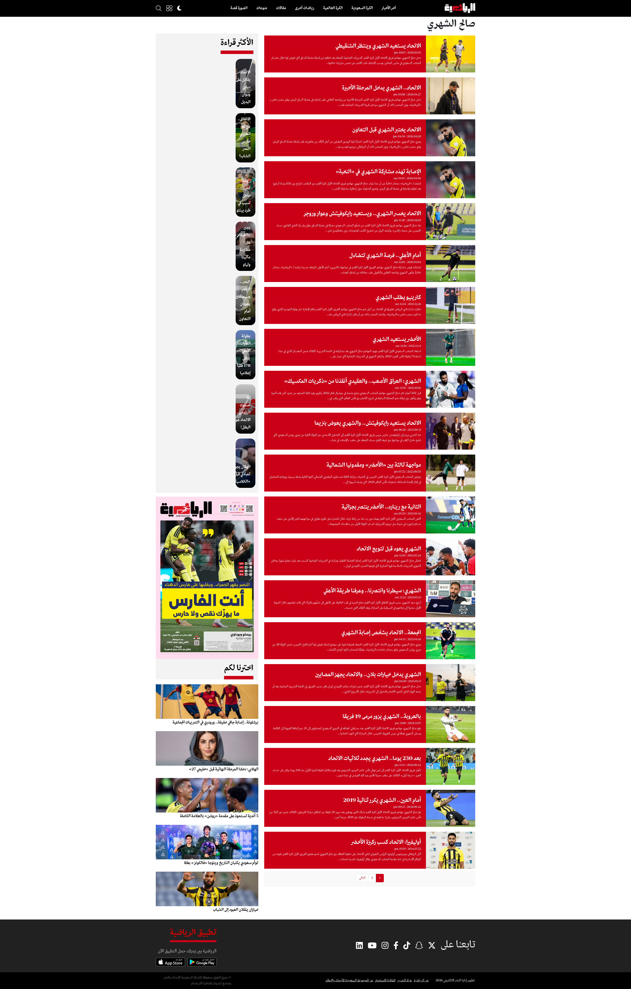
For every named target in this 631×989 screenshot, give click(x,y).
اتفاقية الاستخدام (385, 980)
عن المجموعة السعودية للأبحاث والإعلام (349, 980)
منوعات (261, 8)
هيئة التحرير (404, 980)
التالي (362, 878)
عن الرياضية (421, 980)
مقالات (281, 8)
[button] (169, 8)
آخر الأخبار (389, 8)
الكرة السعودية (362, 8)
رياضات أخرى (304, 8)
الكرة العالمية (333, 8)
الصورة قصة (238, 8)
